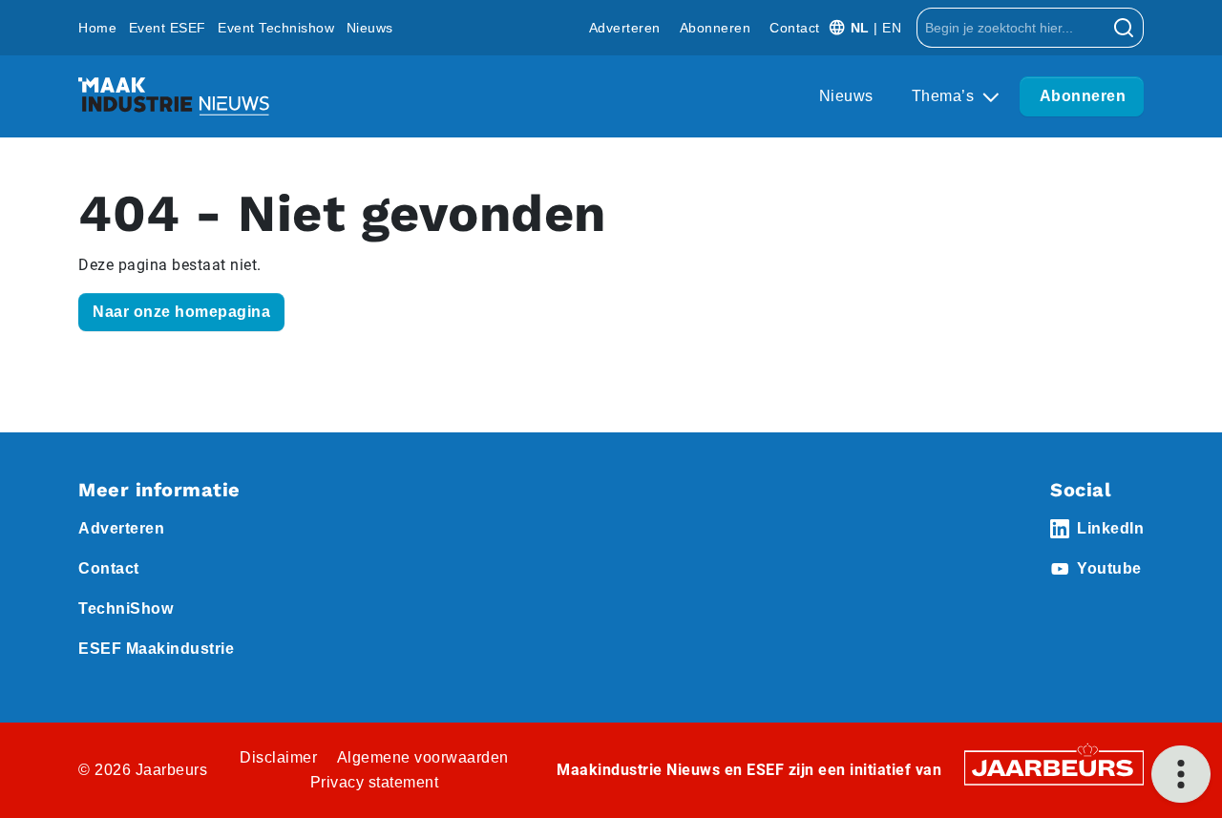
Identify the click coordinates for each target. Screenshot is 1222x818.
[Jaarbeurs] (1054, 767)
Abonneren (715, 27)
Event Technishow (276, 27)
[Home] (173, 96)
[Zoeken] (1124, 28)
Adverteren (625, 27)
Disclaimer (278, 757)
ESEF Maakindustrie (156, 648)
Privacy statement (374, 782)
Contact (794, 27)
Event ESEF (167, 27)
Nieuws (370, 27)
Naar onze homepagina (181, 312)
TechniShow (125, 608)
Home (97, 27)
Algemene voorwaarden (423, 757)
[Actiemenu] (1181, 774)
